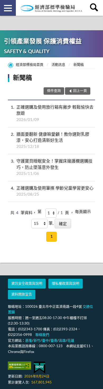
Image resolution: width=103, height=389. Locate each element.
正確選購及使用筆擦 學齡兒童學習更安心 (52, 191)
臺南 (53, 340)
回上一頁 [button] (80, 91)
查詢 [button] (95, 8)
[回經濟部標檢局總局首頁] (51, 8)
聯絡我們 (42, 335)
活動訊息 (58, 65)
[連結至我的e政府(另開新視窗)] (39, 367)
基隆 (28, 340)
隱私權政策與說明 (65, 283)
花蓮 (70, 340)
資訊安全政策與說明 (26, 283)
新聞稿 (78, 65)
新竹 (37, 340)
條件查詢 (54, 91)
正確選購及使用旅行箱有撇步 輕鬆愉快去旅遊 (52, 113)
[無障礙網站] (19, 366)
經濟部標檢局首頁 (29, 65)
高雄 (62, 340)
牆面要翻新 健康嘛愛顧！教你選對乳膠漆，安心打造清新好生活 (50, 140)
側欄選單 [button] (8, 8)
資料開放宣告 (21, 294)
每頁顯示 (83, 212)
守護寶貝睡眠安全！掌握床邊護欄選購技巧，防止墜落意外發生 (51, 167)
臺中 (45, 340)
